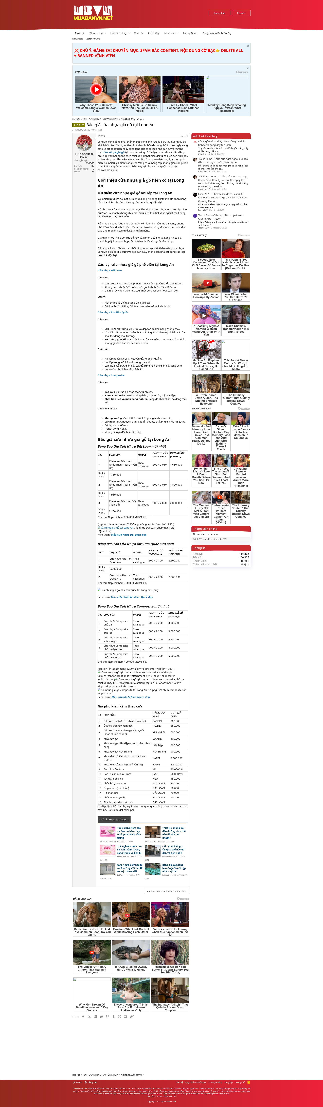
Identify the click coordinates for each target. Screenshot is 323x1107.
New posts (77, 38)
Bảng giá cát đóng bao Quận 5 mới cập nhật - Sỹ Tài (174, 868)
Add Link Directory (205, 136)
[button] (105, 33)
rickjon (245, 564)
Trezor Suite (203, 227)
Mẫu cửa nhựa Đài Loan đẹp (129, 534)
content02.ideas (171, 875)
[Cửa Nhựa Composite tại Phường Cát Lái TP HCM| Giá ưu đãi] (108, 869)
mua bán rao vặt (130, 1088)
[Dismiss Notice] (247, 46)
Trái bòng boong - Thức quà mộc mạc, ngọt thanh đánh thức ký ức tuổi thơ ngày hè (223, 178)
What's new (96, 33)
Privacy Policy (215, 1082)
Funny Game (190, 33)
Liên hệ (179, 1082)
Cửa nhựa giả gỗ (113, 152)
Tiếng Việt (92, 1082)
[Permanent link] (105, 186)
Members (169, 33)
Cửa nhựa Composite (111, 375)
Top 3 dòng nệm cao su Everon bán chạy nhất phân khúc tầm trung (129, 832)
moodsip (202, 154)
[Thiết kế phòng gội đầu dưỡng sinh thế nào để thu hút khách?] (153, 832)
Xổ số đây (153, 33)
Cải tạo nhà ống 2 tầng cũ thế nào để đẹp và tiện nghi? (173, 849)
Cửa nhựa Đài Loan (110, 270)
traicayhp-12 (204, 171)
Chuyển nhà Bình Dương (217, 33)
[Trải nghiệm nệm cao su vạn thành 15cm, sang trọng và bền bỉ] (108, 851)
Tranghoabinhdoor (127, 875)
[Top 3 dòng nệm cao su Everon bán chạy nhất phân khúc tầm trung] (108, 832)
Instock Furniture (109, 841)
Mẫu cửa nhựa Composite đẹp (131, 697)
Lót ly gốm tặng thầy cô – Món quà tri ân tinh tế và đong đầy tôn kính (221, 143)
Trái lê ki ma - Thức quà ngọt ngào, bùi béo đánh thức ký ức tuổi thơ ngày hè (223, 160)
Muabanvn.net (170, 1101)
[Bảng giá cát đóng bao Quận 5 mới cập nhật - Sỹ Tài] (153, 869)
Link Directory (118, 33)
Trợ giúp (228, 1082)
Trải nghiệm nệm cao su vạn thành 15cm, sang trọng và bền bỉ (129, 849)
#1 (186, 136)
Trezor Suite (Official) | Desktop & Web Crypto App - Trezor (220, 216)
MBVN (78, 1082)
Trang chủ (240, 1082)
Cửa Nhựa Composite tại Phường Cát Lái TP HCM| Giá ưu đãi (130, 868)
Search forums (93, 38)
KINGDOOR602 (82, 129)
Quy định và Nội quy (195, 1082)
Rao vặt (79, 33)
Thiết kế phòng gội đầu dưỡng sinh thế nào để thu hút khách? (174, 832)
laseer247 (203, 210)
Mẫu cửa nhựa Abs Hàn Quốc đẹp (132, 597)
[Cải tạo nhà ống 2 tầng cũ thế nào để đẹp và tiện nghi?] (153, 851)
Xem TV (138, 33)
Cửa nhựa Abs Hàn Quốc (113, 312)
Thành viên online (205, 529)
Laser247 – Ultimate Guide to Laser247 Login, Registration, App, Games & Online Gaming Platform (222, 197)
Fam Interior (152, 841)
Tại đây (226, 1093)
